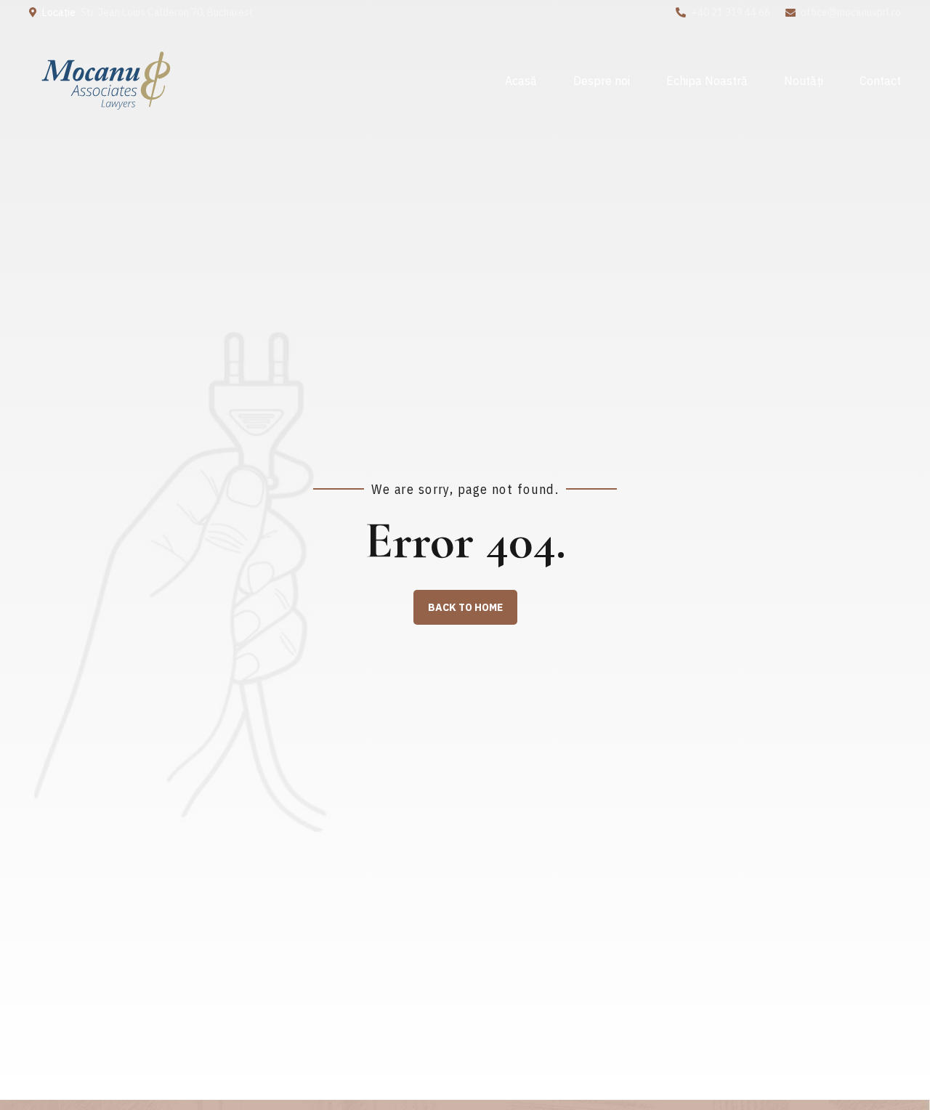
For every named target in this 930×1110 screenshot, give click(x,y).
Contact (880, 80)
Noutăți (803, 80)
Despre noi (601, 80)
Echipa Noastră (707, 80)
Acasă (521, 80)
